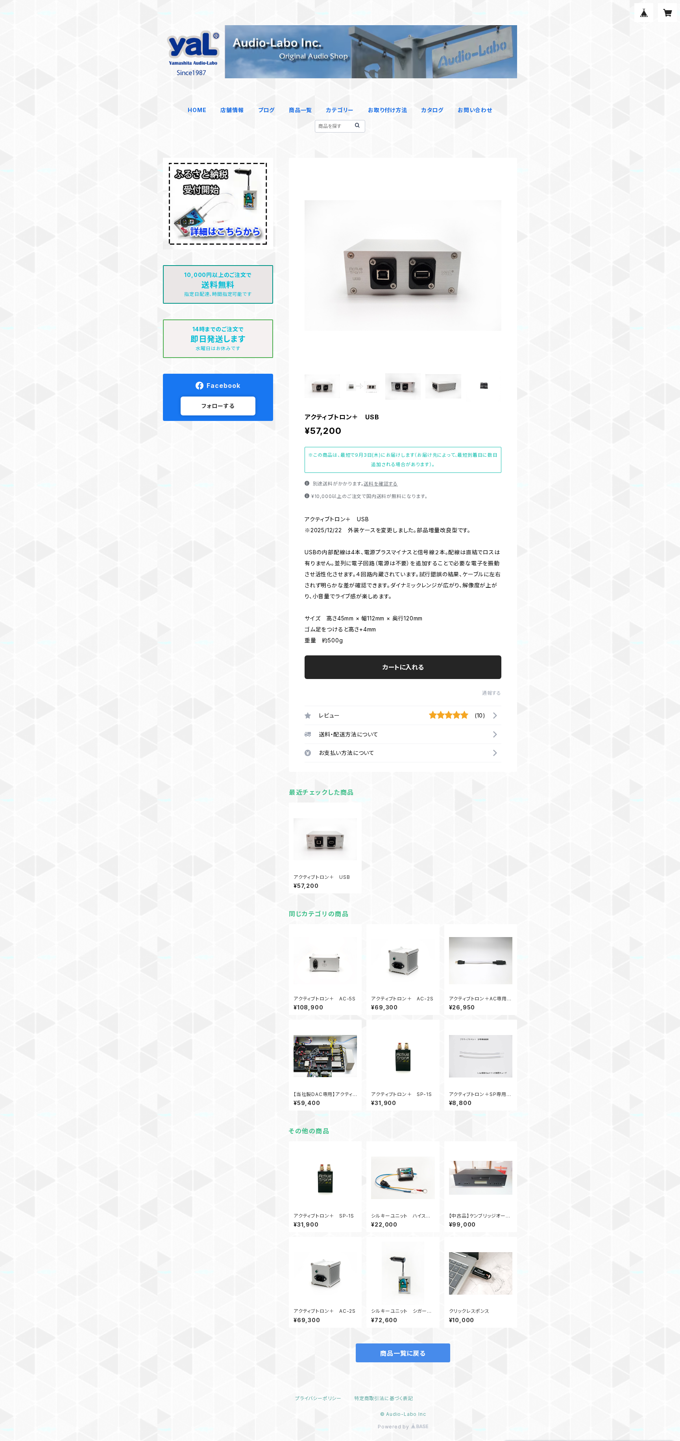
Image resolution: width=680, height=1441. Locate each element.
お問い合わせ (475, 110)
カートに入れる (403, 667)
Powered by (394, 1427)
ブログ (266, 110)
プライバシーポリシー (318, 1398)
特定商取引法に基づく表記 (383, 1398)
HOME (197, 110)
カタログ (432, 110)
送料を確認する (381, 484)
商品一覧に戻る (403, 1353)
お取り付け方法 (387, 110)
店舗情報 (232, 110)
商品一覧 (300, 110)
